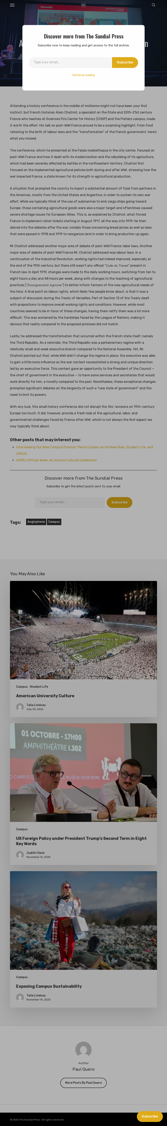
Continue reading (83, 75)
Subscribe (125, 62)
